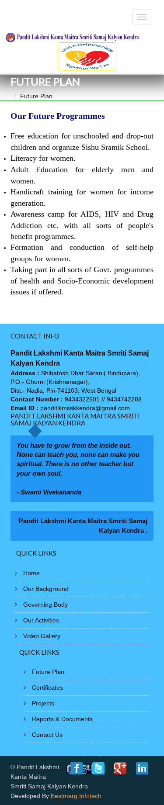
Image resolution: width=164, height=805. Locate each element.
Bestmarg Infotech (76, 795)
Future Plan (48, 671)
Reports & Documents (62, 718)
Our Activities (41, 620)
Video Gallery (41, 635)
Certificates (47, 687)
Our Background (46, 588)
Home (31, 573)
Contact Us (47, 734)
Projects (43, 703)
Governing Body (45, 604)
